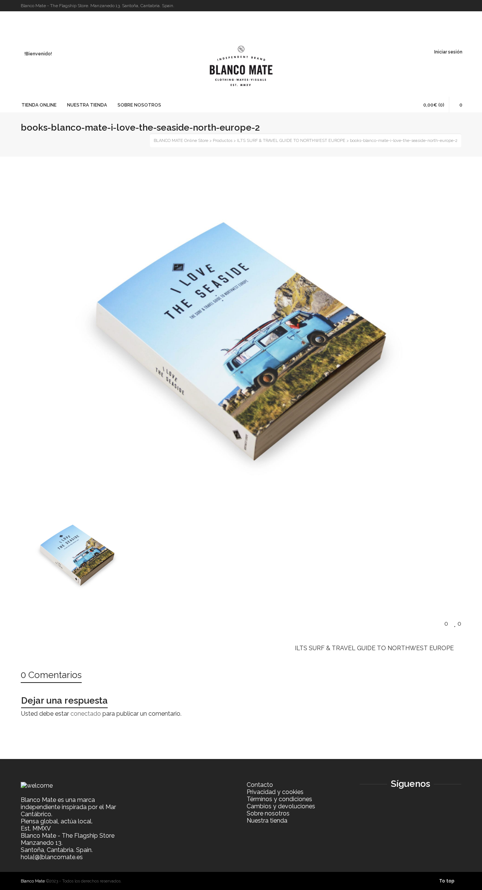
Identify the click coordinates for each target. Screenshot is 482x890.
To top (447, 881)
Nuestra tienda (267, 820)
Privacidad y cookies (275, 792)
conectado (85, 713)
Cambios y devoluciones (281, 806)
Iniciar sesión (448, 52)
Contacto (260, 784)
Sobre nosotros (268, 813)
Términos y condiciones (279, 799)
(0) (433, 105)
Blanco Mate (33, 881)
